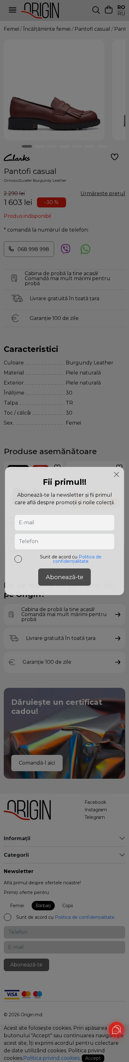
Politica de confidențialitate (77, 559)
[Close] (116, 474)
